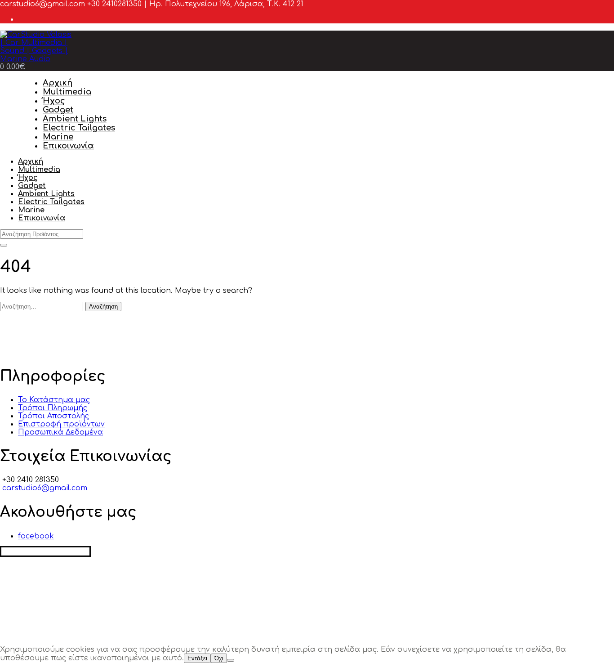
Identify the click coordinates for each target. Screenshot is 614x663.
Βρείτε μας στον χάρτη (45, 551)
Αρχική (57, 82)
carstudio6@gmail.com (43, 488)
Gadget (58, 109)
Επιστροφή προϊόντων (61, 424)
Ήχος (54, 100)
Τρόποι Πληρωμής (52, 408)
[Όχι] (230, 660)
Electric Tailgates (79, 127)
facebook (36, 536)
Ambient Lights (75, 118)
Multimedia (67, 91)
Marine (58, 136)
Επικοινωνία (68, 145)
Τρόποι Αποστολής (53, 416)
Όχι (218, 658)
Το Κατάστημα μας (54, 400)
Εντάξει (197, 658)
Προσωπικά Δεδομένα (60, 432)
